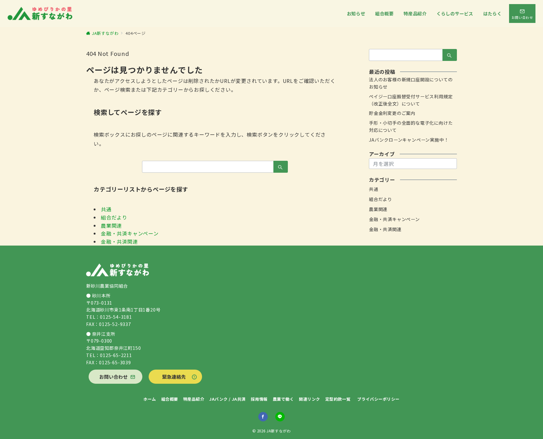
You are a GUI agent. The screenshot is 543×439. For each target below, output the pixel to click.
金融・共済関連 (119, 241)
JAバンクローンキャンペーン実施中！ (408, 140)
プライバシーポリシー (378, 399)
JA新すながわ (278, 430)
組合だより (114, 217)
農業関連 (111, 225)
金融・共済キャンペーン (130, 233)
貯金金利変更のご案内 (392, 113)
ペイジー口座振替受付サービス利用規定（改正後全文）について (410, 100)
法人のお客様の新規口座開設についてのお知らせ (410, 83)
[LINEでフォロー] (280, 416)
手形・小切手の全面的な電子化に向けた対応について (410, 126)
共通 (106, 209)
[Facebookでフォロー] (263, 416)
